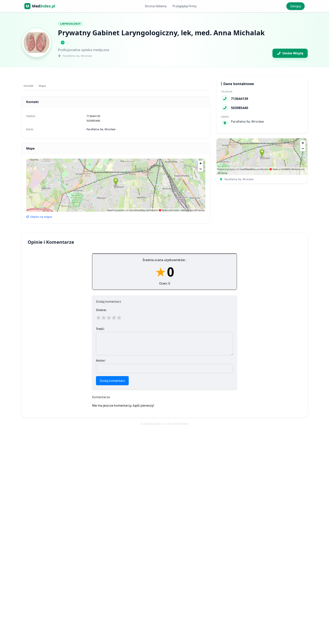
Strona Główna (155, 6)
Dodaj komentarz (112, 381)
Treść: (100, 329)
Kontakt (28, 86)
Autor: (101, 360)
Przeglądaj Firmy (184, 6)
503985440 (93, 120)
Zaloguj (295, 6)
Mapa (42, 86)
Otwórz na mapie (41, 217)
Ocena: (101, 310)
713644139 (93, 116)
